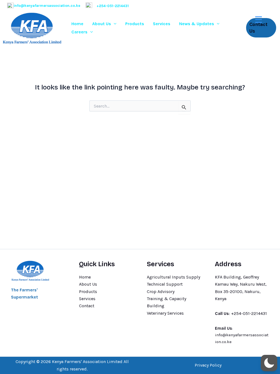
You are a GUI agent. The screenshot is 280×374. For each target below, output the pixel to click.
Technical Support (165, 284)
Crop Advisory (160, 291)
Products (134, 23)
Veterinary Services (165, 313)
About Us (101, 23)
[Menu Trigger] (258, 19)
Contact (86, 305)
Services (161, 23)
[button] (113, 24)
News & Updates (196, 23)
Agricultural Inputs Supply (173, 277)
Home (77, 23)
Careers (79, 31)
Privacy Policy (208, 365)
